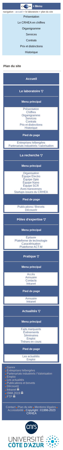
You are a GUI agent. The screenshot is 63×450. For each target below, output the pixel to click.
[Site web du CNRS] (31, 433)
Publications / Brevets (31, 206)
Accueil (31, 79)
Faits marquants (31, 329)
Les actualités (31, 356)
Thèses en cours (31, 341)
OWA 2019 (13, 393)
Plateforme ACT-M (31, 246)
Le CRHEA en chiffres (31, 22)
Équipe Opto (31, 179)
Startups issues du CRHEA (31, 191)
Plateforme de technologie (31, 240)
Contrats (31, 40)
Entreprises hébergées (31, 142)
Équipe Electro (31, 176)
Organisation (31, 173)
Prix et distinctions (31, 46)
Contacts (31, 280)
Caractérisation (31, 243)
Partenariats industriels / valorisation (31, 145)
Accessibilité (15, 410)
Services (31, 34)
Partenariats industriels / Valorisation (29, 373)
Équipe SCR (31, 185)
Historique (31, 52)
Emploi (31, 338)
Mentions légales (45, 407)
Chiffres (31, 112)
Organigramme (31, 28)
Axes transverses (31, 188)
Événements (31, 332)
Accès (31, 274)
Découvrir (31, 209)
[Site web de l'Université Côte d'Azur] (31, 446)
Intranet (31, 283)
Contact (10, 407)
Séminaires (31, 335)
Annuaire (31, 277)
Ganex (11, 367)
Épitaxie (31, 237)
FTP (9, 396)
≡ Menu (37, 6)
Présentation (31, 16)
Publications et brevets (21, 383)
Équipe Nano (31, 182)
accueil (19, 11)
